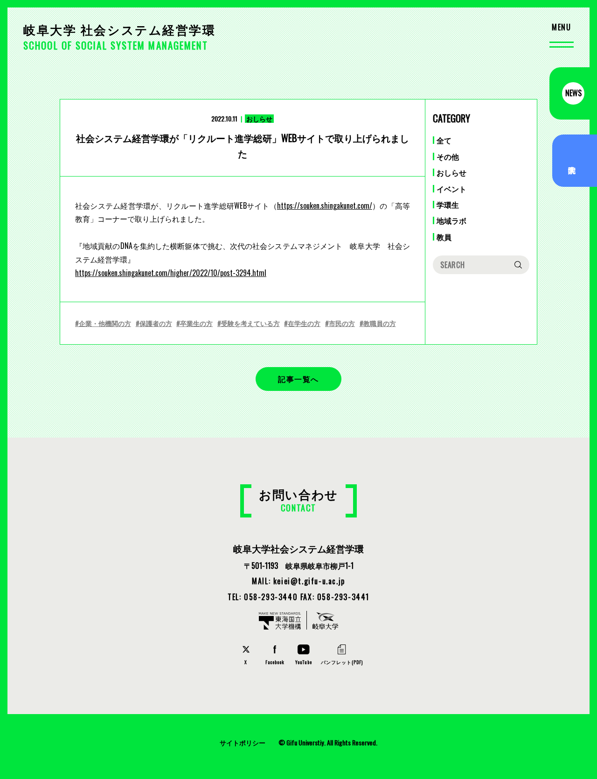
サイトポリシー (242, 742)
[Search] (518, 265)
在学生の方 (304, 323)
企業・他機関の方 (105, 323)
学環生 (448, 204)
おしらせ (451, 172)
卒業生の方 (196, 323)
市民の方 (342, 323)
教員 (444, 237)
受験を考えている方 (250, 323)
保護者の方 (155, 323)
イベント (451, 188)
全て (444, 140)
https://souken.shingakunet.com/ (324, 205)
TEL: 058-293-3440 (263, 596)
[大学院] (574, 161)
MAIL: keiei (298, 581)
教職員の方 (379, 323)
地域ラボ (451, 220)
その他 (448, 156)
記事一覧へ (298, 378)
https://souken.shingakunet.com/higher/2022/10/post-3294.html (170, 272)
